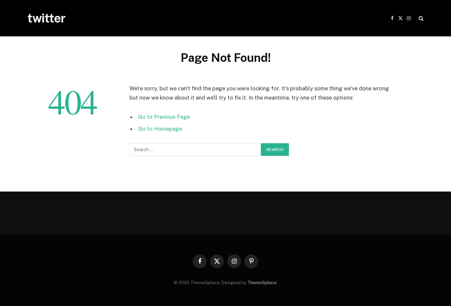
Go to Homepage (160, 128)
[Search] (420, 18)
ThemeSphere (262, 282)
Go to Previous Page (164, 116)
